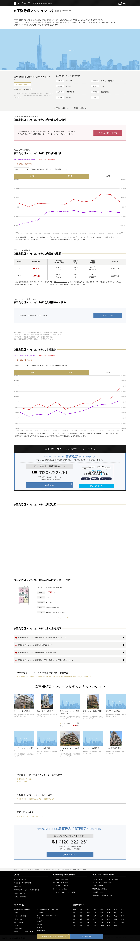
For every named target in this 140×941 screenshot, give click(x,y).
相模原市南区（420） (50, 799)
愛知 (94, 922)
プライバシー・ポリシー (20, 879)
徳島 (108, 925)
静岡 (94, 919)
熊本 (122, 909)
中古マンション (18, 919)
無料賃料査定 (50, 485)
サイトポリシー (18, 886)
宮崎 (122, 916)
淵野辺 (21, 89)
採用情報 (39, 927)
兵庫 (101, 919)
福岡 (115, 919)
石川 (88, 922)
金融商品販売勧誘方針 (20, 897)
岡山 (108, 916)
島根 (108, 912)
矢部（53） (40, 816)
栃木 (81, 916)
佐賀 (115, 922)
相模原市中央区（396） (24, 779)
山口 (108, 922)
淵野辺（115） (30, 816)
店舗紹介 (39, 921)
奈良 (101, 922)
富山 (88, 919)
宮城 (74, 919)
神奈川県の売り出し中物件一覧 (27, 677)
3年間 (70, 176)
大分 (122, 912)
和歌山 (102, 925)
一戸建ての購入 (18, 928)
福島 (81, 909)
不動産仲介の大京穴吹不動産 (22, 909)
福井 (88, 925)
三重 (94, 925)
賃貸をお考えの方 (80, 108)
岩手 (74, 916)
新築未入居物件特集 (98, 885)
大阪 (101, 916)
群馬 (81, 919)
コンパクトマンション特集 (60, 879)
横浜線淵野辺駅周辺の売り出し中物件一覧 (77, 677)
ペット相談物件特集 (98, 892)
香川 (115, 909)
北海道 (74, 909)
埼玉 (81, 922)
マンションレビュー (57, 237)
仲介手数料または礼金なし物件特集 (102, 895)
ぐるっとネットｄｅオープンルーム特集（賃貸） (106, 879)
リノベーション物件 (19, 922)
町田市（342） (22, 799)
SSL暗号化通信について (20, 893)
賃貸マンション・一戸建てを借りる (23, 932)
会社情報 (39, 924)
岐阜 (94, 916)
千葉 (81, 925)
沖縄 (122, 922)
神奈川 (88, 912)
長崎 (115, 925)
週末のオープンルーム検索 (60, 882)
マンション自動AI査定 (20, 916)
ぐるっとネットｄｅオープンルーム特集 (64, 892)
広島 (108, 919)
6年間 (108, 176)
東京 (88, 909)
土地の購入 (17, 925)
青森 (74, 912)
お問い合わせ (41, 930)
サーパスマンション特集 (60, 889)
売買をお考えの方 (62, 108)
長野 (94, 912)
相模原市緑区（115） (35, 799)
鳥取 (108, 909)
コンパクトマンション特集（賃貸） (102, 882)
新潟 (88, 916)
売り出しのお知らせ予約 (108, 133)
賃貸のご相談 (108, 315)
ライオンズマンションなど (60, 885)
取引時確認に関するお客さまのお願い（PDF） (26, 890)
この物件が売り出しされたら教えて (53, 936)
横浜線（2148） (22, 781)
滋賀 (101, 909)
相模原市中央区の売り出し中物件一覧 (50, 677)
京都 (101, 912)
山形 (74, 925)
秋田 (74, 922)
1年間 (32, 176)
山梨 (94, 909)
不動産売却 (17, 912)
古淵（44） (20, 816)
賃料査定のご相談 (70, 855)
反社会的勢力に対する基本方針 (22, 883)
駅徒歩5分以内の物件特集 (99, 889)
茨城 (81, 912)
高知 (115, 916)
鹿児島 (123, 919)
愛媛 (115, 912)
